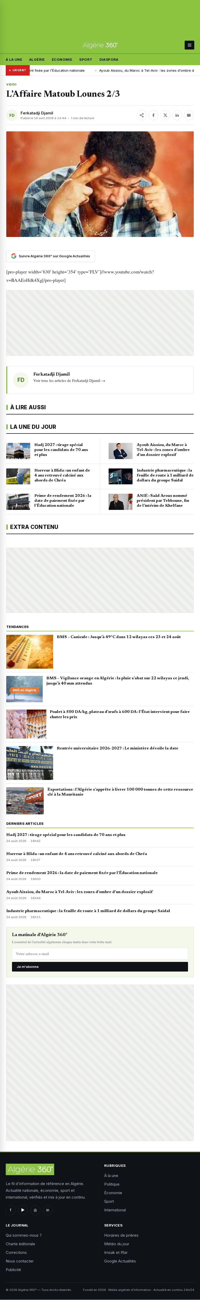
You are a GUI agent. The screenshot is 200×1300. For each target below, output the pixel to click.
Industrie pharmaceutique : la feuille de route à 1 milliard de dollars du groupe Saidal (88, 911)
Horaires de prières (121, 1235)
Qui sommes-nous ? (24, 1235)
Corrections (16, 1252)
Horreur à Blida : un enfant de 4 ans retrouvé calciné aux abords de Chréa (76, 854)
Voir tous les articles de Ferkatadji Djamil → (69, 380)
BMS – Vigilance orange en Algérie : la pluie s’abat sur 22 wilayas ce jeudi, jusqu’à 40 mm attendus (117, 681)
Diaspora (108, 59)
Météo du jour (116, 1243)
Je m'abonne (28, 967)
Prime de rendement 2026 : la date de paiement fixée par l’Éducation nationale (82, 873)
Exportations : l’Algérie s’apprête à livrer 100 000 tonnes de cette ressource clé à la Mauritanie (120, 792)
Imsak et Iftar (116, 1252)
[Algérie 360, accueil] (100, 45)
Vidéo (11, 84)
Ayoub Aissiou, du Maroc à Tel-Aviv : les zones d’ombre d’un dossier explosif (79, 892)
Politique (112, 1184)
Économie (62, 59)
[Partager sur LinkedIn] (177, 115)
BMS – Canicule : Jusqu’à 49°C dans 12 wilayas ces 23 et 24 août (119, 637)
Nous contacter (20, 1261)
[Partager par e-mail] (189, 115)
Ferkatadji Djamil (37, 113)
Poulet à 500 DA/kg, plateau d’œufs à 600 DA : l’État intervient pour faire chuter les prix (120, 714)
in (47, 1209)
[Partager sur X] (165, 115)
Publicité (13, 1269)
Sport (85, 59)
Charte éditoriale (20, 1243)
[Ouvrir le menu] (189, 45)
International (115, 1209)
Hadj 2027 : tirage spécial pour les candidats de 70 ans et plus (66, 835)
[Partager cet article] (142, 115)
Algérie (37, 59)
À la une (14, 59)
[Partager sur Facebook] (153, 115)
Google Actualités (120, 1261)
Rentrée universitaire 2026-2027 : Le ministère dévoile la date (117, 748)
